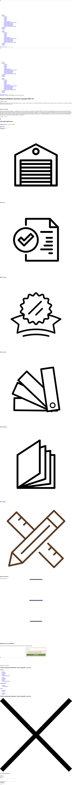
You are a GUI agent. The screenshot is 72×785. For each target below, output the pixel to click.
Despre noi (4, 672)
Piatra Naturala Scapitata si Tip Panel (10, 22)
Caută (1, 46)
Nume (1, 775)
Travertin (5, 16)
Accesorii (3, 27)
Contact (3, 44)
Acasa (3, 14)
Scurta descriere (2, 781)
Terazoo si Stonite (7, 21)
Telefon (1, 776)
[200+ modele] (36, 499)
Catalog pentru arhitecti (6, 675)
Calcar (5, 19)
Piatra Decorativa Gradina (8, 23)
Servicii (3, 28)
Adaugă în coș (2, 128)
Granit (5, 17)
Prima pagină (2, 95)
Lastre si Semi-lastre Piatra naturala (10, 26)
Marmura (5, 18)
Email (1, 777)
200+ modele (2, 501)
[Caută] (12, 94)
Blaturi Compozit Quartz (8, 25)
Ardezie (5, 20)
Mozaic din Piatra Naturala (8, 24)
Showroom (4, 690)
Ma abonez (36, 654)
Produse (3, 15)
